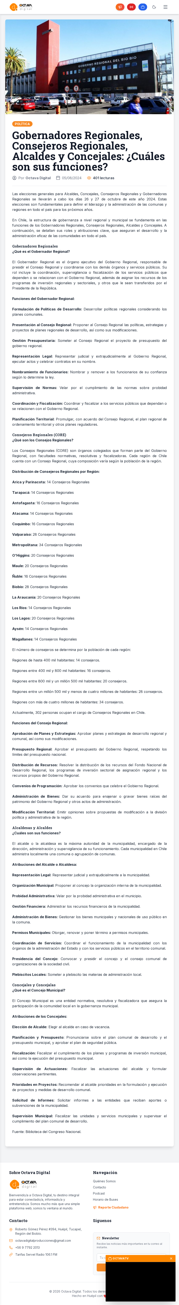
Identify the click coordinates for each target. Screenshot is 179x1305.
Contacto (99, 1187)
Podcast (99, 1193)
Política (22, 124)
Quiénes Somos (104, 1181)
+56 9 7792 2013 (27, 1247)
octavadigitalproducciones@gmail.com (43, 1240)
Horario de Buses (105, 1199)
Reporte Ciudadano (113, 1207)
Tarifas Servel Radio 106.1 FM (36, 1254)
